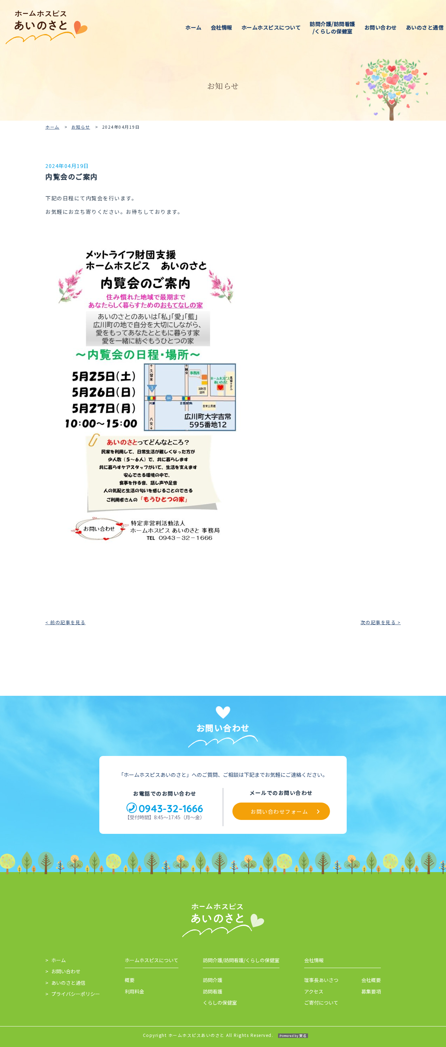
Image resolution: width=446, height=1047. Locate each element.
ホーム (193, 27)
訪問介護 (212, 979)
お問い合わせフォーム (279, 811)
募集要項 (371, 991)
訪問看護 (212, 991)
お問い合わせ (380, 27)
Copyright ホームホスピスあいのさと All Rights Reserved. (208, 1035)
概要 (129, 979)
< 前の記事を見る (65, 622)
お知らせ (80, 127)
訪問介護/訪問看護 (332, 27)
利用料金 (134, 991)
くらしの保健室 (220, 1002)
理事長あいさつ (321, 979)
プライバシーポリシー (75, 993)
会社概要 (371, 979)
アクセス (313, 991)
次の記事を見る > (381, 622)
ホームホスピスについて (271, 27)
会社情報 (221, 27)
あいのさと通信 (68, 982)
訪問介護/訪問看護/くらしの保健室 (241, 960)
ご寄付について (321, 1002)
